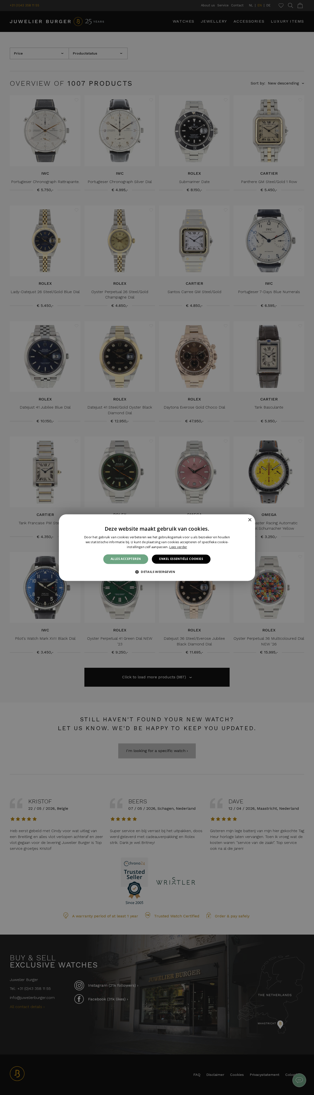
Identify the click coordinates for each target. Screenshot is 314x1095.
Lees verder (178, 547)
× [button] (249, 520)
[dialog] (157, 547)
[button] (157, 572)
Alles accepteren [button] (126, 559)
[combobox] (242, 520)
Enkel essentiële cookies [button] (181, 559)
